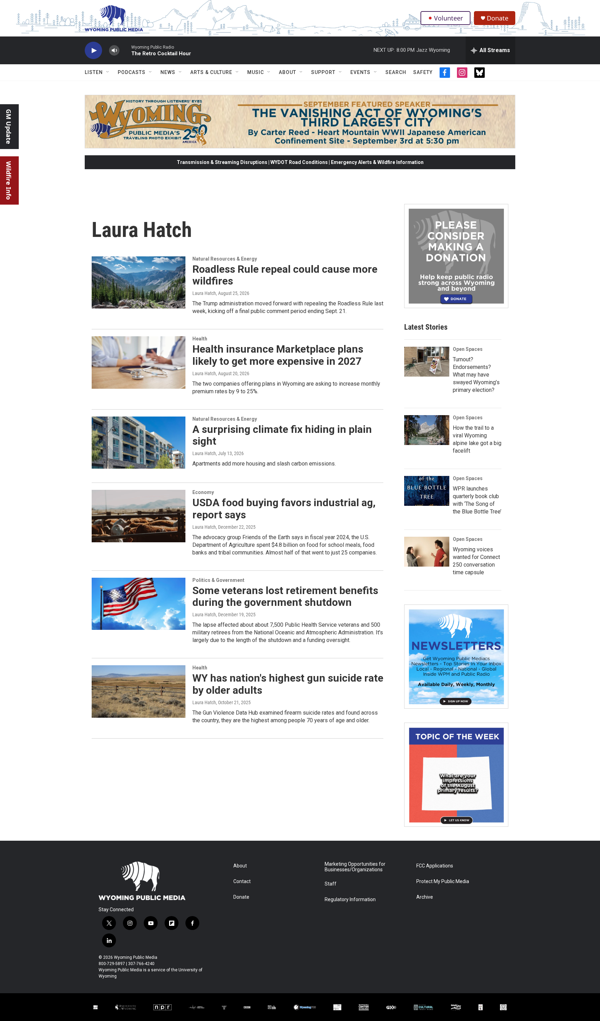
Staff (330, 884)
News (167, 72)
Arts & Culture (211, 72)
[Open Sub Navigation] (108, 72)
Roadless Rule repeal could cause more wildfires (284, 275)
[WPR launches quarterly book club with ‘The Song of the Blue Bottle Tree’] (426, 491)
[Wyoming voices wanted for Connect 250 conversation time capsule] (426, 552)
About (287, 72)
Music (255, 72)
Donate (497, 18)
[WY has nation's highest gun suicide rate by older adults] (138, 691)
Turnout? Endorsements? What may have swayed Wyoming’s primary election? (476, 374)
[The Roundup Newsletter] (456, 656)
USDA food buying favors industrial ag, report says (284, 508)
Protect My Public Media (442, 881)
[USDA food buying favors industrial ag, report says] (138, 516)
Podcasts (131, 72)
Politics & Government (218, 580)
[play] (93, 51)
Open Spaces (468, 349)
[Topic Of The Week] (456, 774)
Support (323, 72)
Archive (424, 897)
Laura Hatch (204, 293)
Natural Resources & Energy (224, 259)
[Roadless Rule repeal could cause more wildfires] (138, 282)
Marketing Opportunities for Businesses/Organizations (355, 867)
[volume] (114, 50)
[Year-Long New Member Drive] (456, 256)
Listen (94, 72)
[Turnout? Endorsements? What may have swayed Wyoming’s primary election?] (426, 362)
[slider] (125, 50)
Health (199, 338)
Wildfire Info (9, 180)
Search (395, 72)
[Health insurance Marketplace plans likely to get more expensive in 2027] (138, 362)
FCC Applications (434, 865)
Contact (242, 881)
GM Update (9, 126)
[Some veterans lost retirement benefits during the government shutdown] (138, 604)
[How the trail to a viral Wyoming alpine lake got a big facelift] (426, 430)
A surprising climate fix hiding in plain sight (282, 435)
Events (360, 72)
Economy (203, 492)
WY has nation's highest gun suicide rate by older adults (287, 684)
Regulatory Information (350, 899)
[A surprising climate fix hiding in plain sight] (138, 443)
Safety (423, 72)
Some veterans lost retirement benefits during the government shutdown (285, 596)
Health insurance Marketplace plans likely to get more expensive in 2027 (277, 355)
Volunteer (448, 18)
